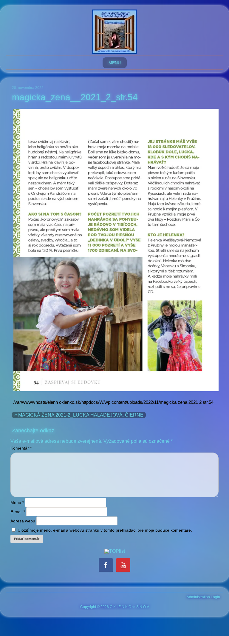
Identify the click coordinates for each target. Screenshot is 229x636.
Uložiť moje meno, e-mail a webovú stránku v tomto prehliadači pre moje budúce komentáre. (105, 530)
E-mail (17, 511)
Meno (17, 502)
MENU (115, 62)
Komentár (21, 448)
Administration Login (203, 597)
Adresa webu (22, 521)
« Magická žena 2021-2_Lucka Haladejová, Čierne (78, 414)
